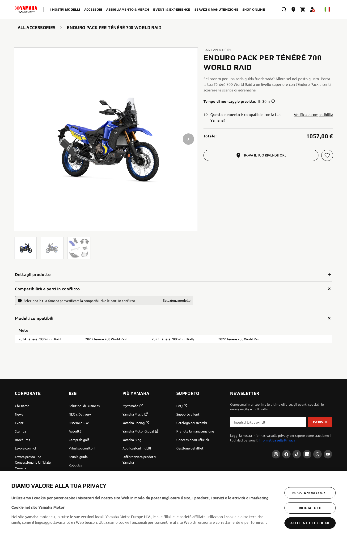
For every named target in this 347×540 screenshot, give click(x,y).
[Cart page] (303, 9)
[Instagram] (276, 454)
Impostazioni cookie (310, 493)
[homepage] (26, 9)
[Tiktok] (296, 454)
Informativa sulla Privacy (277, 440)
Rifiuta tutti (310, 508)
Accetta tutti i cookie (310, 523)
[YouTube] (328, 454)
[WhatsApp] (317, 454)
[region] (173, 505)
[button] (25, 248)
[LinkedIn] (307, 454)
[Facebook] (286, 454)
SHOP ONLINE (253, 9)
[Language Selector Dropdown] (327, 9)
